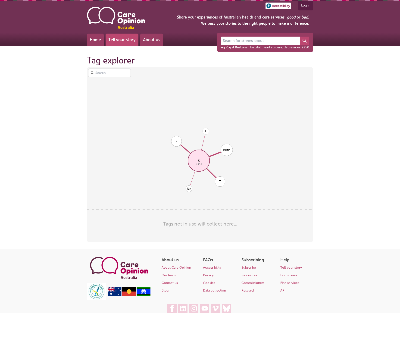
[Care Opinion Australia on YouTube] (204, 308)
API (282, 290)
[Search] (304, 41)
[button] (278, 6)
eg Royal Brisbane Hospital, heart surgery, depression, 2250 (265, 47)
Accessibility (212, 267)
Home (95, 40)
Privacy (208, 275)
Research (248, 290)
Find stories (288, 275)
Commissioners (252, 283)
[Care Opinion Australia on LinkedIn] (183, 308)
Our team (169, 275)
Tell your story (122, 40)
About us (151, 40)
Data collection (214, 290)
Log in (305, 5)
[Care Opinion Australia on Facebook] (172, 308)
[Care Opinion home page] (116, 18)
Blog (165, 290)
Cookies (209, 283)
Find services (289, 283)
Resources (249, 275)
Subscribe (248, 267)
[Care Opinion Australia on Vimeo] (215, 308)
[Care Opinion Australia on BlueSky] (226, 308)
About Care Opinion (176, 267)
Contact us (170, 283)
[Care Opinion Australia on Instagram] (193, 308)
